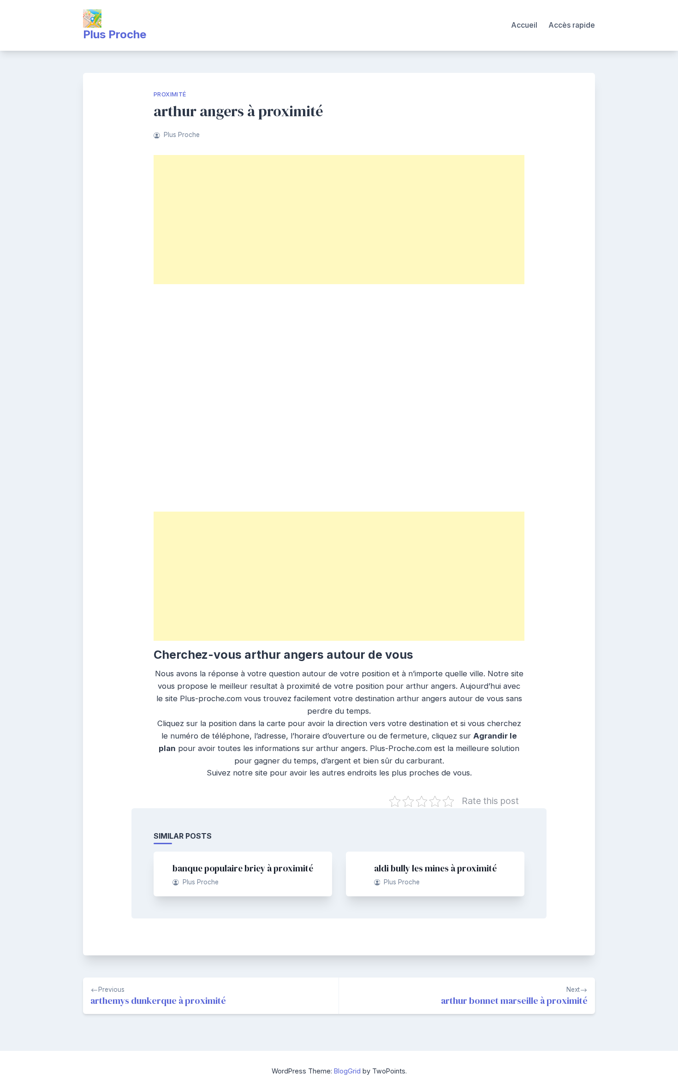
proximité (170, 94)
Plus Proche (114, 34)
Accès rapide (571, 25)
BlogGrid (347, 1071)
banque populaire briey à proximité (242, 868)
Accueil (524, 25)
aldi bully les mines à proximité (435, 868)
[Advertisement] (339, 219)
